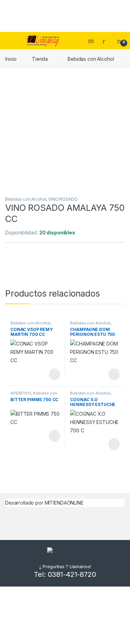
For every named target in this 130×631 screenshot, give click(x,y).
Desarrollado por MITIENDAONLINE (44, 503)
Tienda (40, 59)
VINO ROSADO (62, 199)
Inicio (11, 59)
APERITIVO (20, 393)
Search (92, 40)
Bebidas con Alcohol (91, 59)
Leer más (54, 374)
